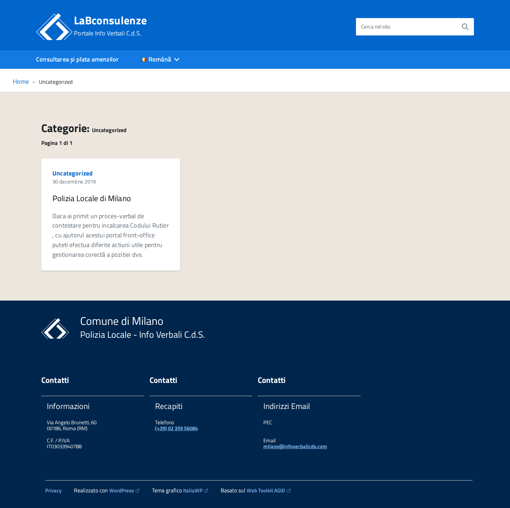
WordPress (121, 490)
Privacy (53, 490)
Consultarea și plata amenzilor (77, 59)
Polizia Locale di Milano (91, 198)
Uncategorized (72, 173)
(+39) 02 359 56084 (176, 428)
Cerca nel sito (375, 27)
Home (21, 81)
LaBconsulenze (110, 26)
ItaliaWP (193, 490)
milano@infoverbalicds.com (295, 446)
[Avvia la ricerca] (465, 26)
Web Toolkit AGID (266, 490)
